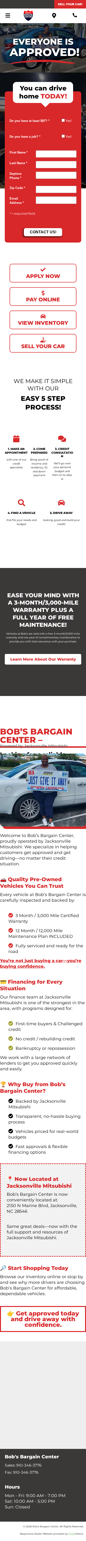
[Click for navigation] (8, 15)
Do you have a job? (25, 136)
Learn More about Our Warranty (43, 659)
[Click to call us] (75, 15)
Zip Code (17, 188)
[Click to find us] (54, 15)
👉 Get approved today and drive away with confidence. (43, 1319)
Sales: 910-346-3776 (23, 1465)
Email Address (17, 201)
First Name (19, 152)
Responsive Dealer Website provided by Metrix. (52, 1533)
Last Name (18, 163)
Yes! (68, 121)
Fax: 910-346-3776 (21, 1472)
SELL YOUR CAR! (70, 4)
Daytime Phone (16, 176)
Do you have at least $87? (29, 121)
